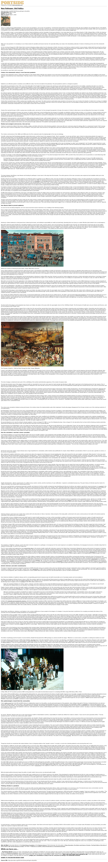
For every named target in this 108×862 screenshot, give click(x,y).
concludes (68, 735)
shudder (16, 628)
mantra (82, 791)
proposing (27, 562)
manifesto (85, 704)
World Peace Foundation (28, 845)
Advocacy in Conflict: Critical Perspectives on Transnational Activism (48, 846)
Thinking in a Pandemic (12, 853)
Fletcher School (42, 845)
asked (47, 764)
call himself (94, 558)
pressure (68, 753)
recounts (26, 506)
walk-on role (8, 703)
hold (59, 202)
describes (33, 640)
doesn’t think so (7, 642)
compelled (37, 181)
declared (37, 560)
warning (23, 557)
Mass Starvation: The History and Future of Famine (77, 845)
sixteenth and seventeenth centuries (17, 601)
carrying (84, 435)
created (42, 87)
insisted (16, 399)
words (4, 840)
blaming (12, 561)
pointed (17, 29)
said (70, 457)
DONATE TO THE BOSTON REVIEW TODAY (12, 857)
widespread (35, 569)
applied (69, 500)
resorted (101, 486)
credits (21, 624)
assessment (38, 765)
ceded (17, 697)
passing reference (25, 580)
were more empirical (80, 294)
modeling (23, 154)
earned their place (28, 548)
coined (100, 562)
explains (7, 167)
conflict (43, 398)
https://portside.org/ (17, 5)
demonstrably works (17, 817)
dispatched (92, 552)
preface (23, 581)
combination (59, 561)
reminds (54, 814)
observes (101, 388)
